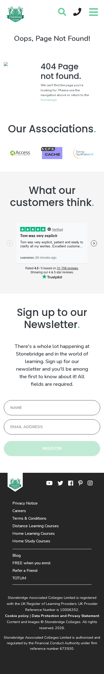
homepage (49, 100)
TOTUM (19, 578)
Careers (19, 511)
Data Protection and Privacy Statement (65, 615)
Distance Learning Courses (35, 526)
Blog (16, 555)
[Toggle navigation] (93, 11)
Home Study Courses (31, 541)
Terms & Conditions (29, 518)
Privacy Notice (25, 503)
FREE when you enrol (31, 563)
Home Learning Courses (33, 533)
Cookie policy (17, 615)
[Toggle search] (62, 12)
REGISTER (52, 448)
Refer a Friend (24, 570)
